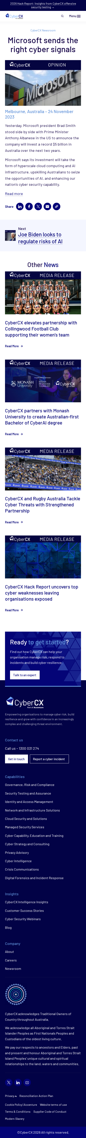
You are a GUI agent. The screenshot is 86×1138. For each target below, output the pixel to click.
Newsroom (13, 968)
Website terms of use (53, 1104)
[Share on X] (38, 206)
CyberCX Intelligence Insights (26, 902)
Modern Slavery (14, 1118)
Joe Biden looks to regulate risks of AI (40, 237)
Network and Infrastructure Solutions (32, 810)
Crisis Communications (22, 869)
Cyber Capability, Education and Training (34, 835)
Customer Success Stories (24, 910)
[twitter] (9, 1082)
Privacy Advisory (17, 852)
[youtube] (27, 1082)
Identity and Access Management (29, 802)
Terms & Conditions (17, 1111)
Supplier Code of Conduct (49, 1111)
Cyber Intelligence (18, 861)
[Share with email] (47, 206)
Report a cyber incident (49, 759)
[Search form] (62, 16)
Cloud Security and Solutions (26, 819)
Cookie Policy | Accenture (21, 1104)
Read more (14, 193)
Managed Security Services (24, 827)
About (9, 951)
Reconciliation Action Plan (36, 1096)
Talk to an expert (24, 675)
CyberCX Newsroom (43, 30)
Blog (8, 927)
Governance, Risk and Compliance (29, 785)
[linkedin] (18, 1082)
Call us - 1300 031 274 (22, 748)
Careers (11, 960)
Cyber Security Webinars (23, 919)
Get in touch (16, 759)
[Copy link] (56, 206)
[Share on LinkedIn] (20, 206)
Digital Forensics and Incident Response (34, 878)
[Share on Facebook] (29, 206)
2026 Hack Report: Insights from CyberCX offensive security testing (43, 5)
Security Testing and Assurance (28, 793)
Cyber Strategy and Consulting (27, 844)
